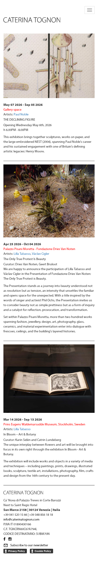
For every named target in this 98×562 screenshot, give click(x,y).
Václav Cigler (40, 254)
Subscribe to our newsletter (29, 545)
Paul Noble (21, 114)
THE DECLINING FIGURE (19, 120)
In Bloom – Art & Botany (19, 434)
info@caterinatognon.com (21, 519)
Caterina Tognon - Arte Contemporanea (31, 20)
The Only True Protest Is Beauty (24, 259)
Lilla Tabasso (22, 254)
